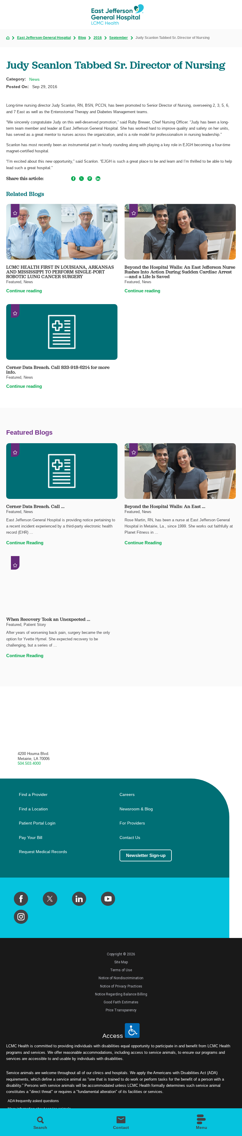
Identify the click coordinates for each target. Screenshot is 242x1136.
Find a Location (33, 809)
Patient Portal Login (37, 823)
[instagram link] (21, 917)
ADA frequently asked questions (33, 1101)
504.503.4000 (29, 763)
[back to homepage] (7, 37)
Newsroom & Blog (136, 809)
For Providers (132, 823)
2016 (98, 38)
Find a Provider (33, 794)
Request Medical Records (43, 852)
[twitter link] (50, 899)
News (34, 79)
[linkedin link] (79, 899)
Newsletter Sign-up (146, 855)
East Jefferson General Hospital (44, 38)
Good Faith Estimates (121, 1002)
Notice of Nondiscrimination (121, 978)
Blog (82, 38)
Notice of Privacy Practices (121, 986)
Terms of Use (121, 970)
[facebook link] (21, 899)
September (118, 38)
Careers (127, 794)
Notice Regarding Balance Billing (121, 994)
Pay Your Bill (30, 837)
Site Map (121, 962)
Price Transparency (121, 1010)
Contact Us (130, 837)
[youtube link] (108, 899)
